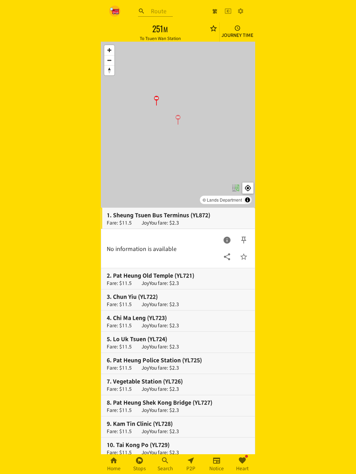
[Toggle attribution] (247, 200)
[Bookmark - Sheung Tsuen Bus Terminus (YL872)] (243, 256)
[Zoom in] (109, 50)
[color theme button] (228, 11)
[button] (178, 119)
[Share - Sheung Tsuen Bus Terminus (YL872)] (227, 256)
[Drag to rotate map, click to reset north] (109, 70)
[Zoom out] (109, 60)
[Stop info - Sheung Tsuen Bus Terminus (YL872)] (227, 240)
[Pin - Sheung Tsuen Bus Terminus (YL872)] (243, 240)
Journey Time (237, 35)
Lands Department (224, 200)
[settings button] (240, 11)
